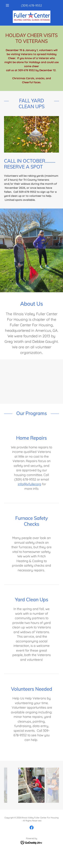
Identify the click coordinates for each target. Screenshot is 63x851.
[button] (8, 5)
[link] (31, 16)
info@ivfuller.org (29, 484)
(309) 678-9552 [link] (31, 5)
